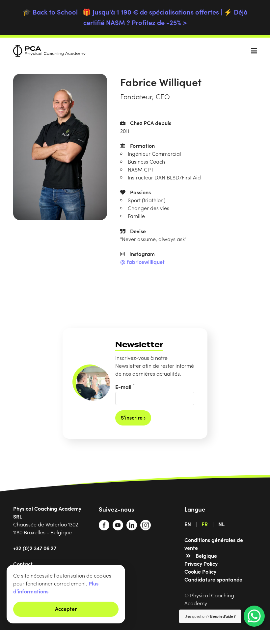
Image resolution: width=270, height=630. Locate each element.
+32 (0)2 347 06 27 (34, 547)
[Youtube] (118, 528)
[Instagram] (145, 528)
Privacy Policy (201, 563)
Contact (23, 563)
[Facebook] (104, 528)
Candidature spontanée (213, 579)
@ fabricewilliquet (142, 261)
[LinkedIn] (131, 528)
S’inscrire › (133, 417)
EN (187, 523)
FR (205, 523)
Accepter (66, 608)
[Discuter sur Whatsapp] (254, 616)
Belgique (206, 555)
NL (221, 523)
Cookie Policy (200, 571)
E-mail (125, 386)
